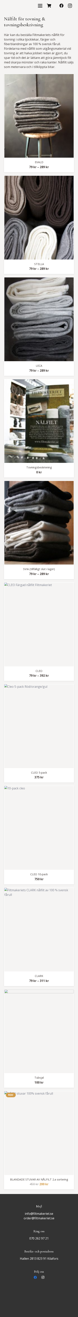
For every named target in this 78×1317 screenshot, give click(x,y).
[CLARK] (39, 930)
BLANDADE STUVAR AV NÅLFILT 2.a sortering (39, 1179)
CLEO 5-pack (39, 772)
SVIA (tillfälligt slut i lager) (39, 569)
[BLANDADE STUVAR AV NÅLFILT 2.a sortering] (39, 1133)
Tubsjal (39, 1077)
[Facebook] (61, 6)
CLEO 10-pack (39, 874)
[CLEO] (39, 624)
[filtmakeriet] (17, 6)
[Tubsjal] (39, 1031)
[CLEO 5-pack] (39, 726)
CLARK (39, 976)
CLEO (39, 671)
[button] (40, 5)
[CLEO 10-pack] (39, 828)
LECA (39, 365)
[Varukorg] (49, 5)
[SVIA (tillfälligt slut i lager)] (39, 523)
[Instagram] (70, 6)
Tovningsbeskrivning (39, 467)
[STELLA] (39, 218)
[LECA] (39, 319)
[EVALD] (39, 116)
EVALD (39, 162)
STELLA (39, 264)
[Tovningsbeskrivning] (39, 421)
